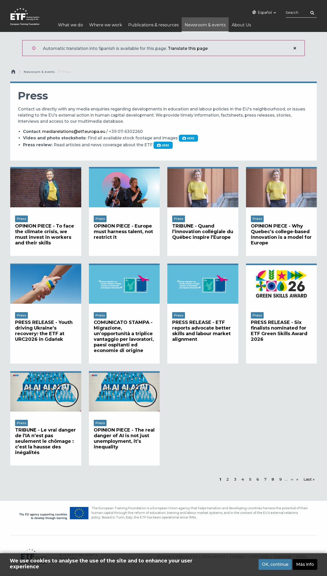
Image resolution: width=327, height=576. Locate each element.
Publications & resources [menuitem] (153, 24)
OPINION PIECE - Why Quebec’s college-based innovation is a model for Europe (281, 234)
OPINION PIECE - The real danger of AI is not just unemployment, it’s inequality (124, 438)
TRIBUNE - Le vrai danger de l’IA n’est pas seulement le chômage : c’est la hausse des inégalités (45, 441)
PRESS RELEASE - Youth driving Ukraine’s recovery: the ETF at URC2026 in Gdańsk (44, 331)
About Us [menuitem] (241, 24)
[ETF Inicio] (30, 20)
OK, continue (275, 564)
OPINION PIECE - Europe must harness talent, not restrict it (123, 231)
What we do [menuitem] (70, 24)
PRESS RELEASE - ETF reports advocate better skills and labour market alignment (201, 331)
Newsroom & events (39, 72)
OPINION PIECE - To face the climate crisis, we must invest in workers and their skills (44, 234)
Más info (305, 564)
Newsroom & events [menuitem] (205, 24)
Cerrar (295, 48)
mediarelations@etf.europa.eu (73, 131)
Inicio (13, 72)
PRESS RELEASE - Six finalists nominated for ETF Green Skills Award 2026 (279, 331)
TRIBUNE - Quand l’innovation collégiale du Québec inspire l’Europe (202, 231)
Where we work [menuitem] (105, 24)
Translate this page (188, 48)
